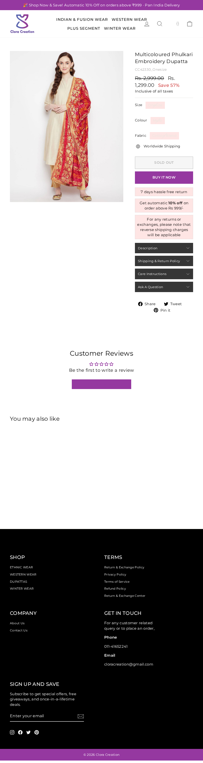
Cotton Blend (164, 135)
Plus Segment (83, 28)
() (178, 23)
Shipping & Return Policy (159, 261)
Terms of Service (117, 581)
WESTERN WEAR (23, 574)
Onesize (155, 105)
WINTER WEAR (22, 588)
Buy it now (164, 177)
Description (147, 248)
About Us (17, 623)
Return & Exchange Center (124, 596)
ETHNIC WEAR (21, 567)
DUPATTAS (18, 581)
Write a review (101, 384)
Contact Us (18, 630)
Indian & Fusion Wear (82, 19)
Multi (157, 120)
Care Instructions (152, 274)
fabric (140, 135)
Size (138, 105)
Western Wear (129, 19)
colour (141, 120)
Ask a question (150, 287)
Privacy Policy (115, 574)
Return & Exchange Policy (124, 567)
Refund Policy (115, 588)
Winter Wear (120, 28)
